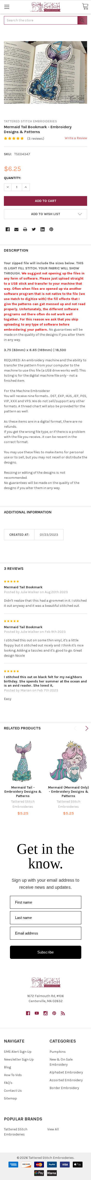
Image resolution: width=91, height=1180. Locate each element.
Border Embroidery (64, 1088)
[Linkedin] (42, 229)
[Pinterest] (51, 229)
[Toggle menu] (6, 6)
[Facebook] (7, 229)
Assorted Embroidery (66, 1080)
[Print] (25, 229)
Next (86, 728)
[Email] (16, 229)
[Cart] (85, 7)
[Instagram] (45, 1013)
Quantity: (12, 178)
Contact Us (13, 1091)
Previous (76, 728)
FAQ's (8, 1083)
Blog (7, 1067)
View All (53, 1129)
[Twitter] (34, 229)
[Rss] (63, 1013)
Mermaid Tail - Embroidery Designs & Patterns (22, 791)
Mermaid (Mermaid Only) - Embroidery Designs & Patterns (68, 791)
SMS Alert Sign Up (18, 1052)
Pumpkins (58, 1052)
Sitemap (10, 1098)
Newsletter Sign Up (19, 1059)
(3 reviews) (35, 138)
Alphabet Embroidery (66, 1072)
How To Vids (13, 1075)
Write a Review (76, 138)
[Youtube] (37, 1013)
